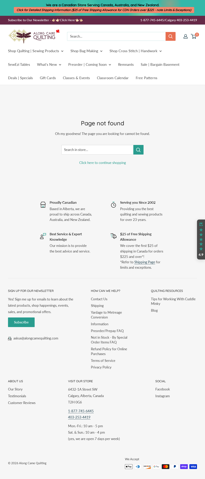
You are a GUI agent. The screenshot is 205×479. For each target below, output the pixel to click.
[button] (201, 239)
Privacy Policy (101, 367)
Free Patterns (146, 78)
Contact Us (99, 299)
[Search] (171, 36)
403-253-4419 (79, 417)
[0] (193, 36)
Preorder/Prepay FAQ (107, 331)
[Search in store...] (138, 150)
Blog (154, 310)
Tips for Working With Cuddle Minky (173, 301)
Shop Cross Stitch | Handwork (133, 51)
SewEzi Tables (19, 64)
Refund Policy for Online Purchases (109, 351)
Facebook (162, 389)
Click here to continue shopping (102, 163)
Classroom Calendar (113, 78)
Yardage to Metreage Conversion (106, 314)
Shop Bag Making (84, 51)
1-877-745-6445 (81, 411)
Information (99, 324)
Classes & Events (76, 78)
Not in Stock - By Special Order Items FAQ (109, 339)
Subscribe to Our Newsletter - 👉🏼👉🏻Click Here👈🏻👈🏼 (45, 20)
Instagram (162, 396)
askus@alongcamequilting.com (35, 338)
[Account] (186, 36)
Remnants (126, 64)
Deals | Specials (20, 78)
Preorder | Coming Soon (87, 64)
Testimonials (17, 396)
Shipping (97, 305)
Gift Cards (48, 78)
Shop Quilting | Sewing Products (33, 51)
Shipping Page (144, 262)
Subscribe (21, 322)
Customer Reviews (21, 403)
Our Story (15, 389)
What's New (47, 64)
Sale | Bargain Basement (160, 64)
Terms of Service (103, 360)
